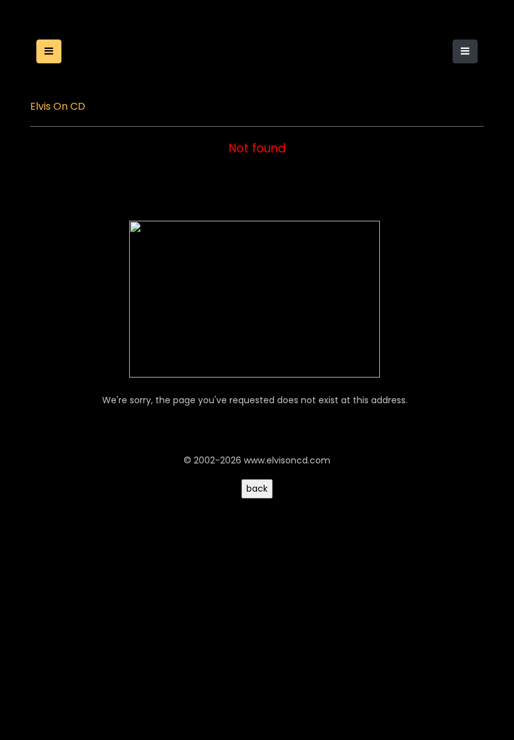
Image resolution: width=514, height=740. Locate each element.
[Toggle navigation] (465, 51)
